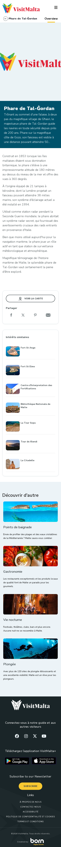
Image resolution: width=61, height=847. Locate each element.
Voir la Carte (33, 298)
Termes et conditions (30, 821)
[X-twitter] (35, 736)
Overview (51, 19)
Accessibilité (30, 811)
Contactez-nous (30, 807)
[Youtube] (44, 736)
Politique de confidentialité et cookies (30, 816)
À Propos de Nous (30, 802)
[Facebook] (17, 736)
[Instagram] (26, 736)
